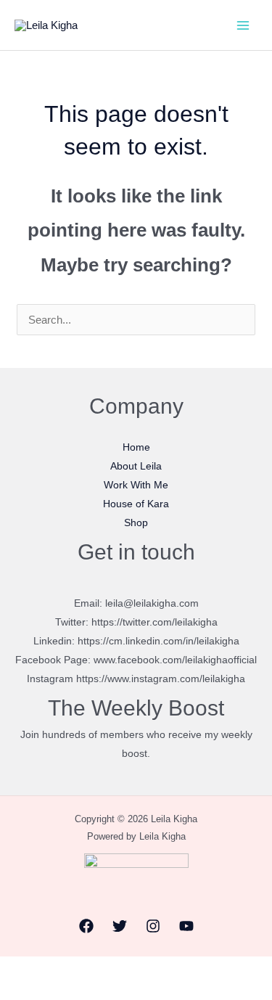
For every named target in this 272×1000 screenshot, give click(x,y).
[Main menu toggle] (242, 25)
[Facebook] (86, 926)
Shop (136, 522)
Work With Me (136, 485)
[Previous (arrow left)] (15, 992)
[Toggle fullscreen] (48, 970)
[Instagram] (153, 926)
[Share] (82, 970)
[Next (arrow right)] (48, 992)
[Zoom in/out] (15, 970)
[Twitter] (119, 926)
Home (136, 447)
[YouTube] (186, 926)
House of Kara (136, 503)
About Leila (136, 466)
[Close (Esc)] (115, 970)
